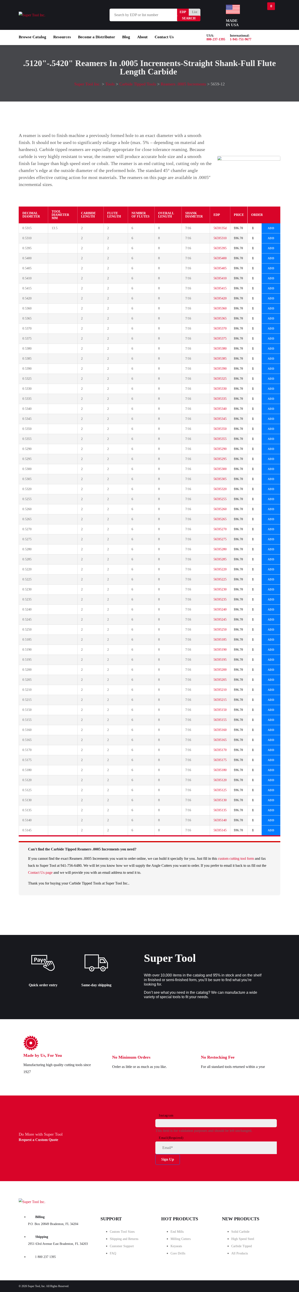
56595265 (220, 519)
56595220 (220, 569)
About (142, 37)
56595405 (220, 268)
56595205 (220, 679)
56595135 (220, 810)
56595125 (220, 790)
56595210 (220, 690)
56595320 (220, 489)
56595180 (220, 770)
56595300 (220, 469)
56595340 (220, 409)
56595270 (220, 529)
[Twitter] (243, 1200)
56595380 (220, 348)
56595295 (220, 459)
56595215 (220, 700)
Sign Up (167, 1159)
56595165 (220, 740)
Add (271, 228)
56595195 (220, 659)
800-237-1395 (215, 39)
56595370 (220, 328)
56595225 (220, 579)
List (194, 12)
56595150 (220, 710)
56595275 (220, 539)
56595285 (220, 559)
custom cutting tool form (236, 858)
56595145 (220, 830)
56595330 (220, 388)
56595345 (220, 419)
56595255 (220, 499)
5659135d (220, 228)
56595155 (220, 720)
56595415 (220, 288)
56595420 (220, 298)
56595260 (220, 509)
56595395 (220, 248)
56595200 (220, 669)
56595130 (220, 800)
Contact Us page (40, 872)
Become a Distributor (96, 37)
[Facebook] (216, 1200)
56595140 (220, 820)
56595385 (220, 358)
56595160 (220, 730)
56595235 (220, 599)
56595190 (220, 649)
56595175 (220, 760)
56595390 (220, 368)
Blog (126, 37)
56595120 (220, 780)
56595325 (220, 378)
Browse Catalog (32, 37)
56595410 (220, 278)
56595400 (220, 258)
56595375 (220, 338)
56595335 (220, 398)
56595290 (220, 449)
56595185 (220, 639)
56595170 (220, 750)
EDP (183, 12)
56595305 (220, 479)
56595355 (220, 439)
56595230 (220, 589)
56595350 (220, 429)
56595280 (220, 549)
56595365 (220, 318)
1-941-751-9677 (240, 39)
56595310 (220, 238)
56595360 (220, 308)
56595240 (220, 609)
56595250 (220, 629)
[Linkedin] (269, 1200)
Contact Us (164, 37)
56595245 (220, 619)
